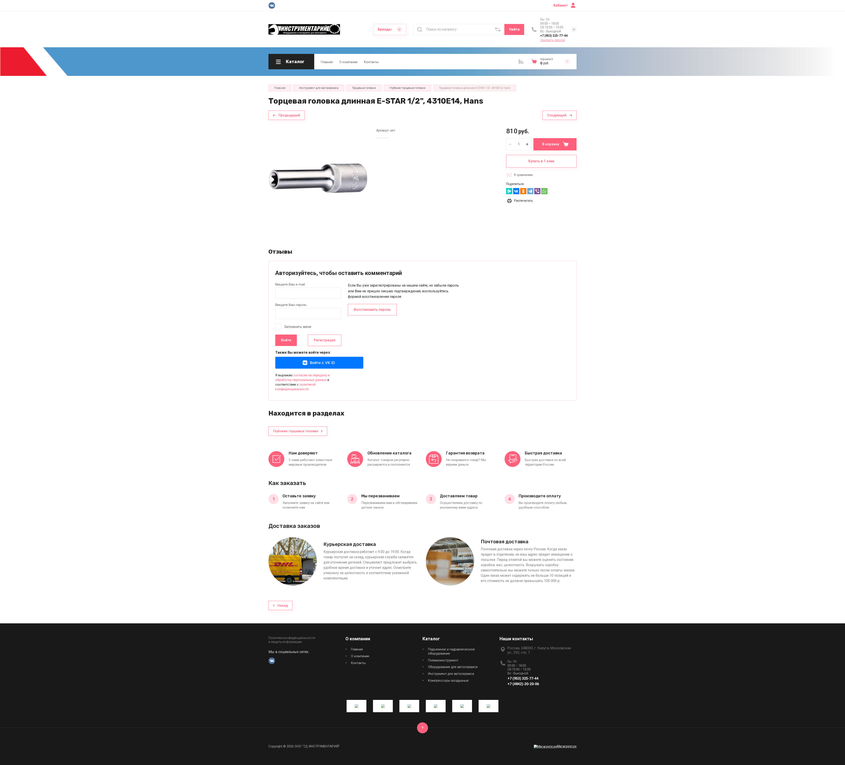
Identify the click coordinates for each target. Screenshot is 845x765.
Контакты (371, 62)
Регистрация (324, 340)
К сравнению (523, 175)
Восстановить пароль (372, 309)
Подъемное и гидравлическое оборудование (451, 651)
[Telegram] (530, 191)
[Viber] (537, 191)
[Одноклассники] (523, 191)
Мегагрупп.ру (567, 746)
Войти (286, 340)
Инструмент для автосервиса (451, 674)
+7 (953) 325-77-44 (554, 35)
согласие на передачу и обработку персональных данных (302, 377)
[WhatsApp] (544, 191)
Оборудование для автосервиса (453, 667)
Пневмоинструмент (443, 660)
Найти (514, 29)
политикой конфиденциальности (295, 386)
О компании (348, 62)
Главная (327, 62)
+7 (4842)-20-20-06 (523, 684)
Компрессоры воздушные (448, 681)
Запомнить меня (297, 327)
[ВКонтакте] (516, 191)
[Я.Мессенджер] (509, 191)
